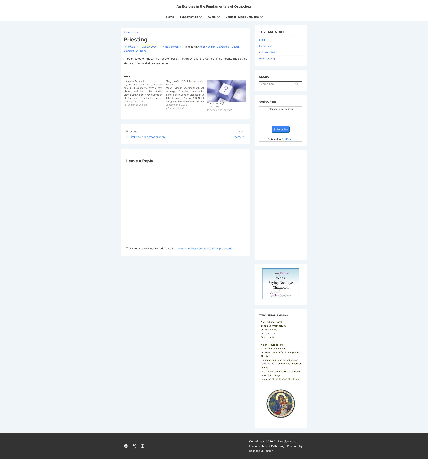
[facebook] (126, 446)
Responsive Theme (261, 450)
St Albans (141, 50)
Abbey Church (207, 46)
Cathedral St (223, 46)
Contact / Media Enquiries (242, 16)
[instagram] (142, 446)
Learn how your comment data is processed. (205, 248)
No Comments (173, 46)
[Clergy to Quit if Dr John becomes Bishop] (186, 95)
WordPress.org (267, 58)
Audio (212, 16)
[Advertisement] (280, 205)
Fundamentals (189, 16)
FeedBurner (288, 139)
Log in (262, 39)
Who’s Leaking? (215, 103)
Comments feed (267, 52)
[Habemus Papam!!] (145, 93)
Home (170, 16)
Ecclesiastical (131, 32)
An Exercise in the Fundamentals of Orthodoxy (214, 6)
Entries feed (265, 46)
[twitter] (134, 446)
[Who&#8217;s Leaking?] (226, 91)
